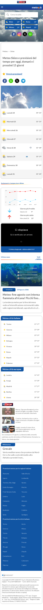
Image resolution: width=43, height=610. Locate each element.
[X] (25, 34)
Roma (23, 547)
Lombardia (25, 478)
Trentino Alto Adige (9, 483)
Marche (24, 487)
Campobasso (7, 556)
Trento (5, 533)
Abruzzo (24, 501)
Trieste (5, 538)
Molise (5, 505)
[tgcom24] (21, 2)
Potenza (5, 561)
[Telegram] (23, 81)
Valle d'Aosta (26, 474)
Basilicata (6, 510)
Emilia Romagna (8, 487)
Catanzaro (25, 561)
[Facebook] (14, 34)
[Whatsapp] (11, 81)
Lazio (23, 496)
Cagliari (24, 565)
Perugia (5, 547)
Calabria (24, 510)
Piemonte (6, 474)
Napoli (5, 551)
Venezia (24, 533)
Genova (5, 529)
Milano (24, 529)
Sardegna (25, 515)
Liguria (5, 478)
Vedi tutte (38, 258)
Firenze (24, 542)
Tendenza (9, 289)
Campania (6, 501)
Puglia (23, 505)
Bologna (24, 538)
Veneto (24, 483)
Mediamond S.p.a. (19, 596)
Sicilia (4, 515)
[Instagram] (19, 34)
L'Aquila (24, 551)
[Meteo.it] (37, 7)
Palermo (5, 565)
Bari (23, 556)
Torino (5, 524)
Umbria (5, 496)
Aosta (23, 524)
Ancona (5, 542)
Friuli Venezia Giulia (9, 492)
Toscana (24, 492)
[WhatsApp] (30, 34)
